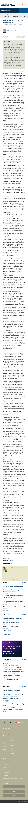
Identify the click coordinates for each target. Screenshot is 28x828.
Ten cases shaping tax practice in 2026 (12, 618)
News (12, 740)
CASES (5, 614)
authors (4, 752)
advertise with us (14, 795)
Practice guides (13, 750)
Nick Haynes (19, 669)
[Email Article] (7, 37)
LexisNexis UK (6, 764)
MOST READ (7, 686)
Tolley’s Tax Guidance (7, 767)
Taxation (5, 762)
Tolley (4, 761)
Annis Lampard (13, 669)
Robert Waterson (14, 673)
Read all (24, 614)
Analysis (7, 14)
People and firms (13, 748)
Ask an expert (13, 753)
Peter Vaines (12, 681)
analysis (4, 746)
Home (2, 14)
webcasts (5, 749)
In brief (12, 743)
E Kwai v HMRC (7, 630)
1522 (7, 558)
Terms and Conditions (7, 772)
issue (4, 743)
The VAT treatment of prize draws (11, 675)
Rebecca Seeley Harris (12, 30)
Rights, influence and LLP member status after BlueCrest (18, 567)
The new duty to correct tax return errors (13, 671)
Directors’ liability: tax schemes (10, 679)
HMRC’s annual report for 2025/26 (12, 667)
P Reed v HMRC (7, 634)
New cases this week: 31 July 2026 (12, 622)
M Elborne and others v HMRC (11, 626)
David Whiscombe (14, 665)
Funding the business (8, 663)
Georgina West (13, 713)
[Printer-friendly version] (4, 37)
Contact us (5, 726)
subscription (14, 791)
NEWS (5, 582)
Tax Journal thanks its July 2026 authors (13, 586)
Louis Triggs (13, 707)
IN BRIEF (6, 660)
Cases (12, 742)
